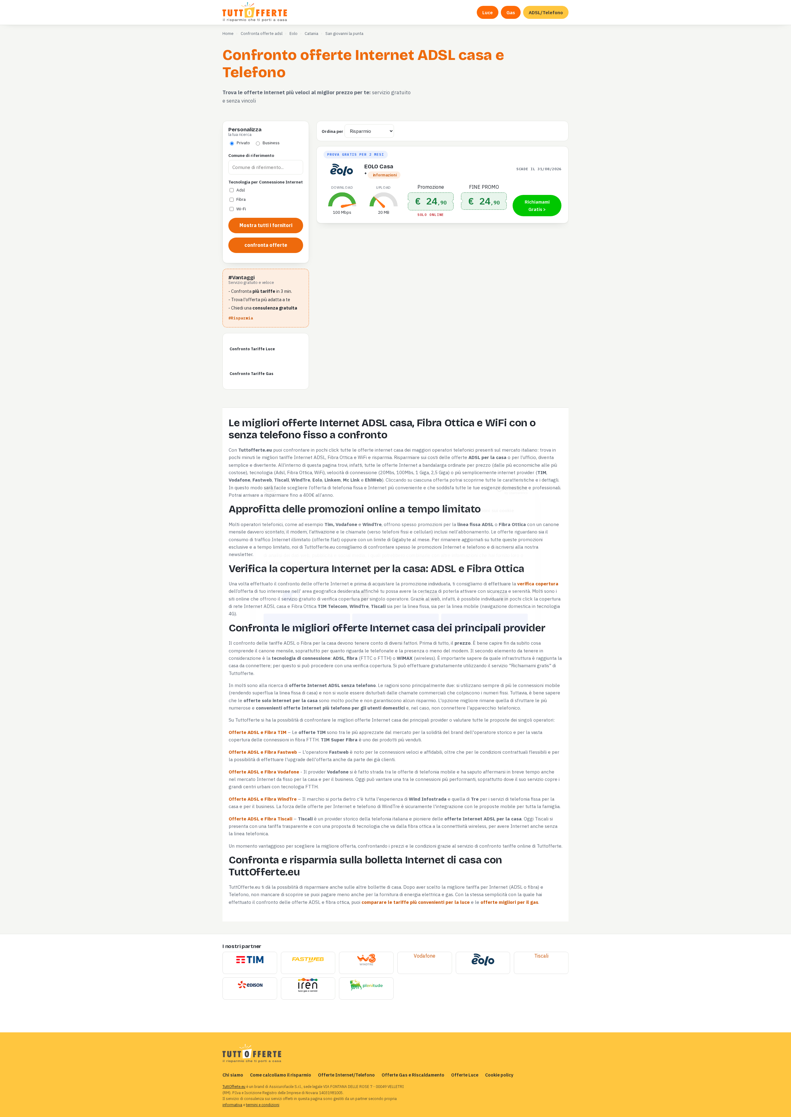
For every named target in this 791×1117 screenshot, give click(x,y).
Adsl (240, 190)
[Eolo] (483, 960)
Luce (487, 12)
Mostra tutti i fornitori (265, 225)
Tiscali (541, 956)
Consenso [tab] (303, 510)
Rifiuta (307, 622)
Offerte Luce (464, 1075)
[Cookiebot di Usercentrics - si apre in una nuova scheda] (501, 490)
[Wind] (366, 960)
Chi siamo (232, 1075)
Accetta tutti (484, 622)
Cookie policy (499, 1075)
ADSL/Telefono (546, 12)
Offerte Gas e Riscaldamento (413, 1075)
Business (271, 142)
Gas (510, 12)
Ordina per (332, 131)
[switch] (361, 597)
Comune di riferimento (251, 155)
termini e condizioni (262, 1104)
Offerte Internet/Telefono (346, 1075)
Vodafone (424, 956)
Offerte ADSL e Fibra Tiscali (260, 819)
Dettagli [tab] (395, 510)
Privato (243, 142)
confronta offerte (265, 245)
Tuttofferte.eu (255, 12)
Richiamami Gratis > (537, 205)
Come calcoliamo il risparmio (280, 1075)
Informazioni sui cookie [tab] (488, 510)
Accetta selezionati (395, 622)
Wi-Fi (241, 209)
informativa (232, 1104)
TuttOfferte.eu (233, 1086)
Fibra (241, 199)
